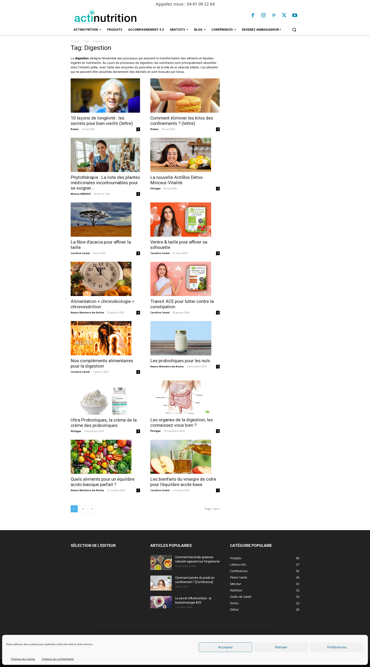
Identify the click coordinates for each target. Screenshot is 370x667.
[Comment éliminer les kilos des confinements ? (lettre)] (185, 95)
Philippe (155, 188)
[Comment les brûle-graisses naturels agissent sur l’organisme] (161, 562)
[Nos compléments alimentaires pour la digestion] (105, 338)
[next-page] (91, 508)
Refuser (281, 647)
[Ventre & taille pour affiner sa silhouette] (185, 219)
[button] (294, 29)
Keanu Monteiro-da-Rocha (87, 312)
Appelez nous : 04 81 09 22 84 (185, 4)
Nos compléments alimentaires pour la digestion (102, 363)
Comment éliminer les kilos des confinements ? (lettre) (181, 120)
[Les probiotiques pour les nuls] (185, 338)
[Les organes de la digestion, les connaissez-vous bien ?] (185, 397)
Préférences (336, 647)
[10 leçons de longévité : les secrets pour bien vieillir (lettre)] (105, 95)
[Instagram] (263, 16)
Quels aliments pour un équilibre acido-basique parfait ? (102, 482)
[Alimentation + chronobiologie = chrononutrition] (105, 279)
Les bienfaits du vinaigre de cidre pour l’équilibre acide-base (183, 482)
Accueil (75, 41)
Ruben (75, 129)
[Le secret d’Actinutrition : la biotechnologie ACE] (161, 602)
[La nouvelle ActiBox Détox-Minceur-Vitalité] (185, 155)
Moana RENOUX (81, 193)
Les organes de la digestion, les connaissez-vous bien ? (181, 422)
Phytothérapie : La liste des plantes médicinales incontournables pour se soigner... (105, 183)
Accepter (225, 647)
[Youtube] (294, 16)
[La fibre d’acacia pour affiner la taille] (105, 219)
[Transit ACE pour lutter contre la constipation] (185, 279)
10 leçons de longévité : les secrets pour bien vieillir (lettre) (102, 120)
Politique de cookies (23, 659)
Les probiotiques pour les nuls (180, 360)
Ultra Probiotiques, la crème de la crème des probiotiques (104, 422)
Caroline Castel (80, 253)
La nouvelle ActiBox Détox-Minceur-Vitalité (177, 180)
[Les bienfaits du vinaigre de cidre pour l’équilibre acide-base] (185, 457)
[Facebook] (253, 16)
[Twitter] (284, 16)
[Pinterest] (274, 16)
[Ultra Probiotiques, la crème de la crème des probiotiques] (105, 397)
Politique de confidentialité (58, 659)
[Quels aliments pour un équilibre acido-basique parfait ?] (105, 457)
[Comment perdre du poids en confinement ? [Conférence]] (161, 583)
